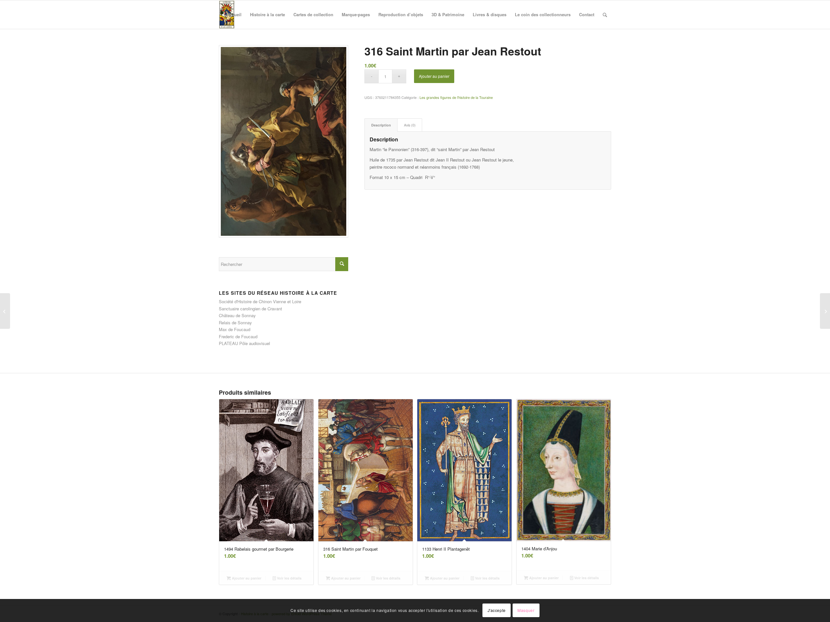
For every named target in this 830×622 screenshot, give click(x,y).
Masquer (525, 610)
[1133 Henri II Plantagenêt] (825, 311)
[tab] (380, 125)
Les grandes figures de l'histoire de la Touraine (456, 97)
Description (381, 125)
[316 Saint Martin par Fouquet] (5, 311)
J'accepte (497, 610)
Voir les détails (289, 578)
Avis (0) (410, 125)
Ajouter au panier (434, 76)
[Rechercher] (605, 14)
